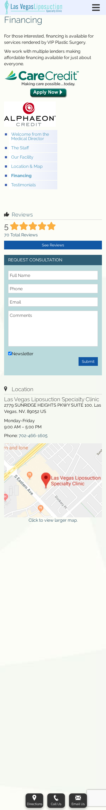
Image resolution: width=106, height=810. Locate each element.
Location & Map (27, 166)
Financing (21, 175)
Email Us (78, 804)
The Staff (20, 147)
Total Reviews (21, 234)
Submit (88, 361)
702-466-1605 (33, 435)
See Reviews (53, 245)
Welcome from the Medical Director (30, 136)
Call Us (56, 804)
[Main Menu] (96, 7)
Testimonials (23, 184)
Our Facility (22, 157)
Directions (34, 804)
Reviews (22, 214)
